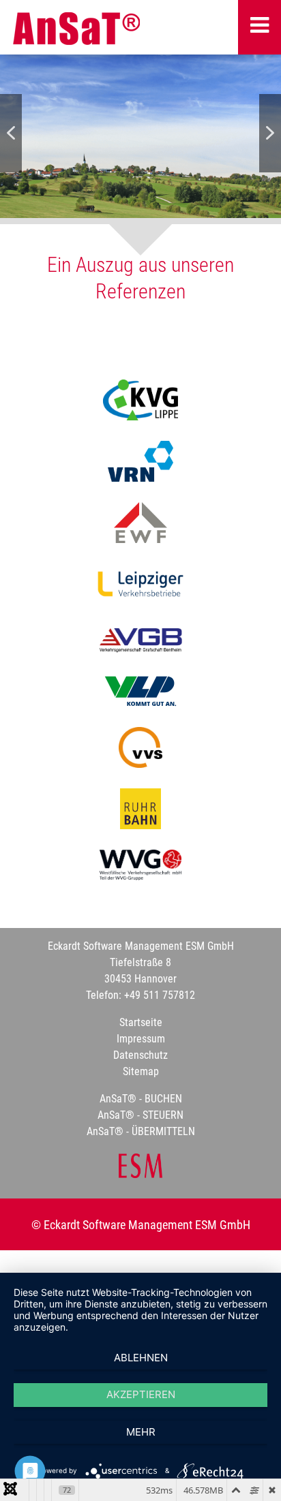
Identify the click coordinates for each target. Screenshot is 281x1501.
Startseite (140, 1022)
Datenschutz (140, 1055)
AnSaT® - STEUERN (140, 1115)
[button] (11, 133)
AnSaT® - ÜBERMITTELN (141, 1131)
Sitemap (141, 1071)
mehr (141, 1431)
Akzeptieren (140, 1394)
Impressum (141, 1038)
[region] (140, 133)
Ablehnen (141, 1357)
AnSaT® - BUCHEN (141, 1098)
